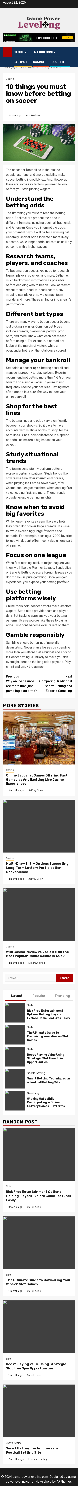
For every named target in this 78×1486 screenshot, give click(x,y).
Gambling (21, 52)
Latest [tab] (17, 996)
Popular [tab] (38, 996)
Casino (38, 62)
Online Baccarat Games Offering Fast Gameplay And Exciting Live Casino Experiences (37, 779)
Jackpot (20, 62)
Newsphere (43, 1481)
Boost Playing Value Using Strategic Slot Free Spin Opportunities (45, 1058)
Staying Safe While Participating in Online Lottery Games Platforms (46, 1102)
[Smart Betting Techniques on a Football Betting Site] (15, 1079)
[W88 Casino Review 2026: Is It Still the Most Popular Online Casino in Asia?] (39, 914)
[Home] (7, 52)
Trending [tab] (62, 996)
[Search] (72, 52)
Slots (30, 1005)
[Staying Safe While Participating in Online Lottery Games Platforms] (15, 1101)
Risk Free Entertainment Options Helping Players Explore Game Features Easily (48, 1014)
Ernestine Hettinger (39, 1459)
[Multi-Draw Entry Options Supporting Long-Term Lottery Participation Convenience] (39, 826)
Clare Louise (34, 1207)
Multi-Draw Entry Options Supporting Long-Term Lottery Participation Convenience (37, 868)
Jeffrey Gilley (35, 790)
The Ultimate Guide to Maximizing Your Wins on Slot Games (47, 1036)
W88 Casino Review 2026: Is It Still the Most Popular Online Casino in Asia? (37, 954)
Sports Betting (36, 1073)
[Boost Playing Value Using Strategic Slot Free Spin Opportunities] (15, 1057)
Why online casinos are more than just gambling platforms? (21, 684)
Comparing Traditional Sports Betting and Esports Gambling (55, 684)
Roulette (57, 62)
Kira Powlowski (34, 115)
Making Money (44, 52)
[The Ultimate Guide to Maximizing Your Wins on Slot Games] (15, 1035)
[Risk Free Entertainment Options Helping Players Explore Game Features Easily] (15, 1013)
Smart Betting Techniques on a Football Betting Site (48, 1080)
